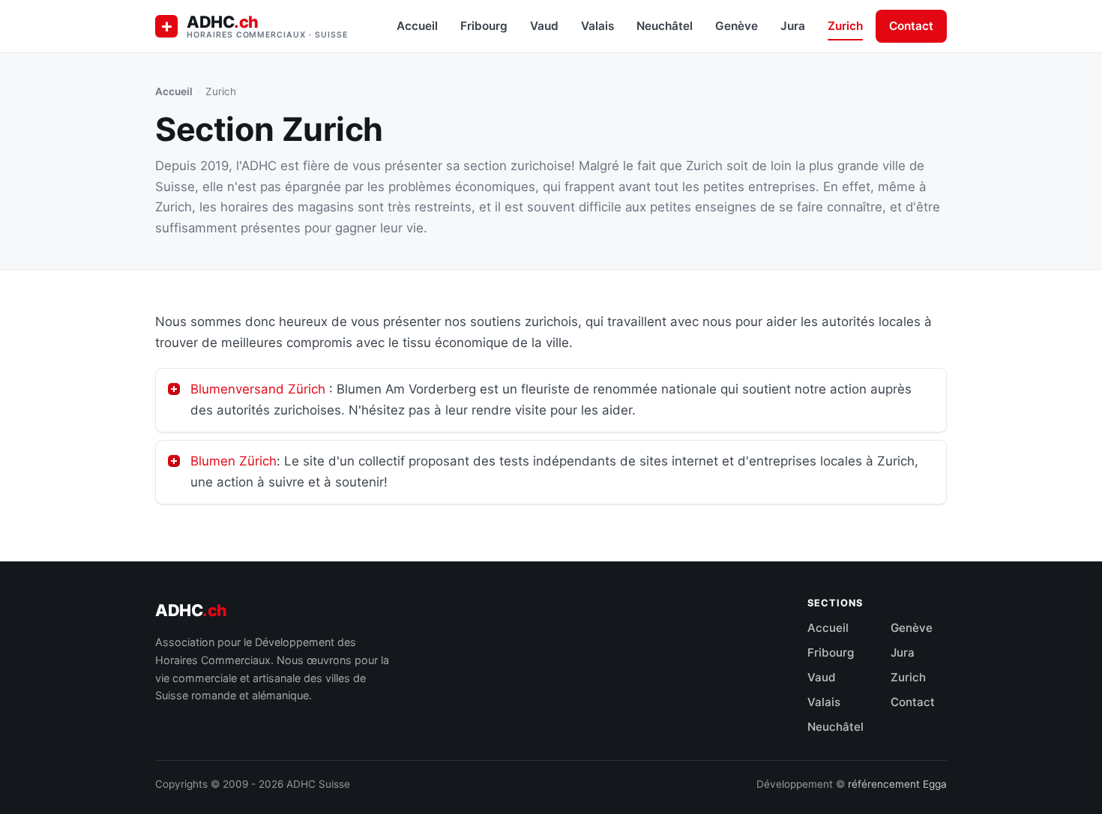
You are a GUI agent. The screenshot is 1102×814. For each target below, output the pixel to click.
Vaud (544, 26)
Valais (597, 26)
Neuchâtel (664, 26)
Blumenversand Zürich (257, 389)
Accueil (417, 26)
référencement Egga (897, 784)
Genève (736, 26)
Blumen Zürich (233, 460)
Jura (792, 26)
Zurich (845, 26)
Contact (911, 26)
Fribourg (484, 26)
